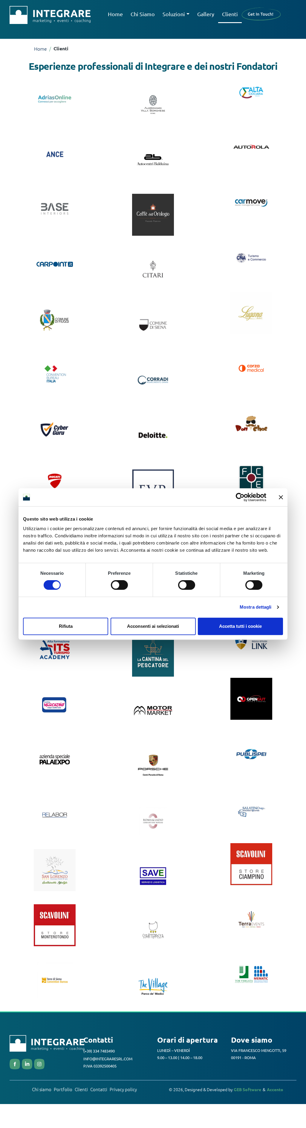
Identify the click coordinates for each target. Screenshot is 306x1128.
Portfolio (63, 1089)
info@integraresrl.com (107, 1058)
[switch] (119, 585)
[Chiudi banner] (281, 497)
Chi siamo (41, 1089)
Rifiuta (66, 626)
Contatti (98, 1089)
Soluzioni (174, 14)
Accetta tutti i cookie (240, 626)
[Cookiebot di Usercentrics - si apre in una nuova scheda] (240, 497)
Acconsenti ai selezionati (153, 626)
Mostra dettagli (256, 607)
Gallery (205, 14)
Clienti (230, 14)
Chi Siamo (143, 14)
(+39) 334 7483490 (99, 1050)
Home (115, 14)
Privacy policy (123, 1089)
